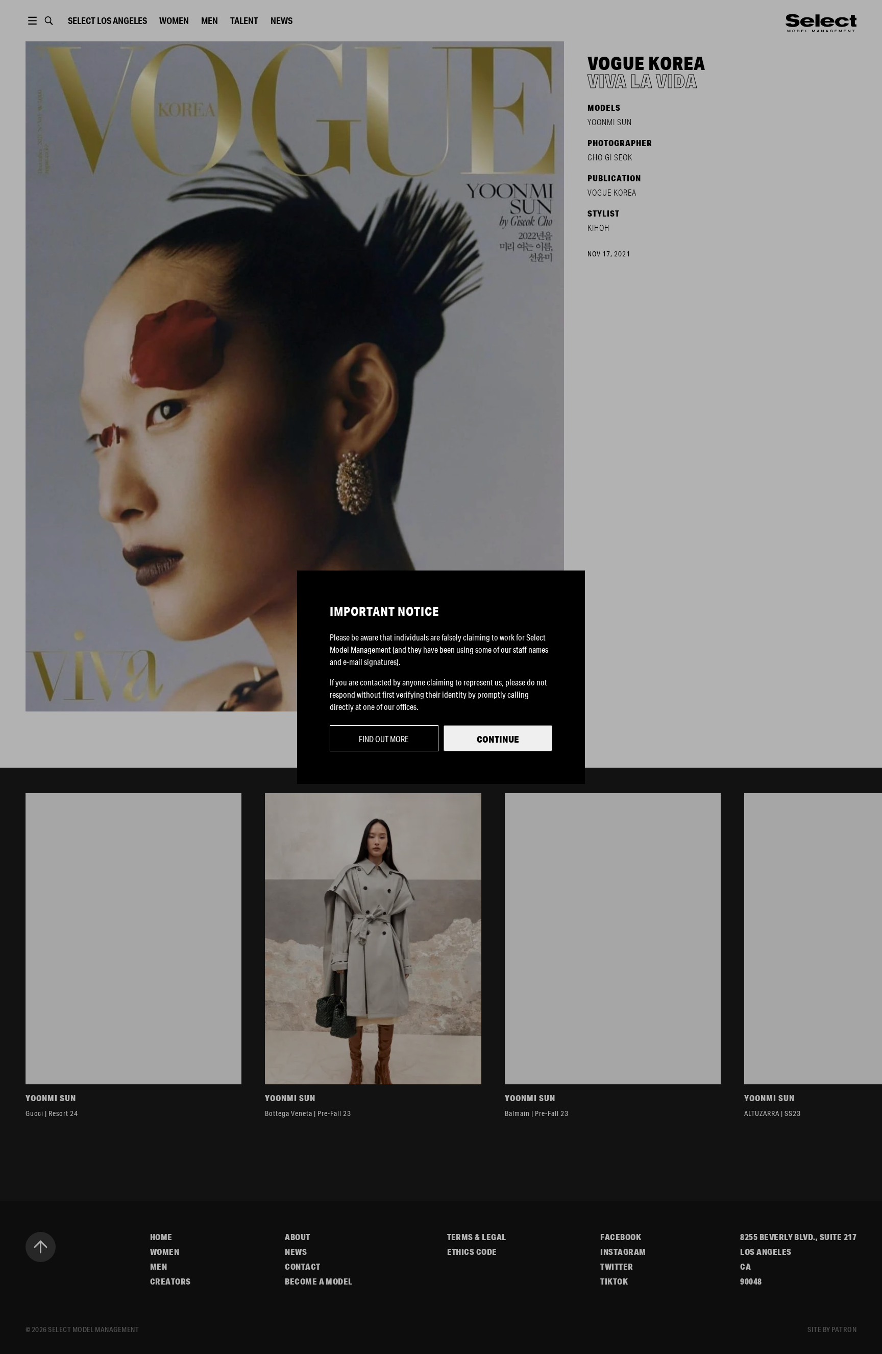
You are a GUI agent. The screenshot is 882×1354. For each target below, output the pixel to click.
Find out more (384, 738)
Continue (498, 739)
